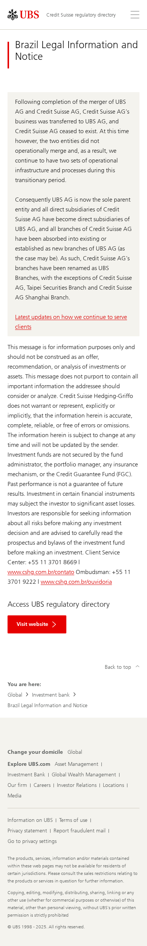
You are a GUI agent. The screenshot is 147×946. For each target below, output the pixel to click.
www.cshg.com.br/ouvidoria (76, 581)
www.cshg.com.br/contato (41, 571)
